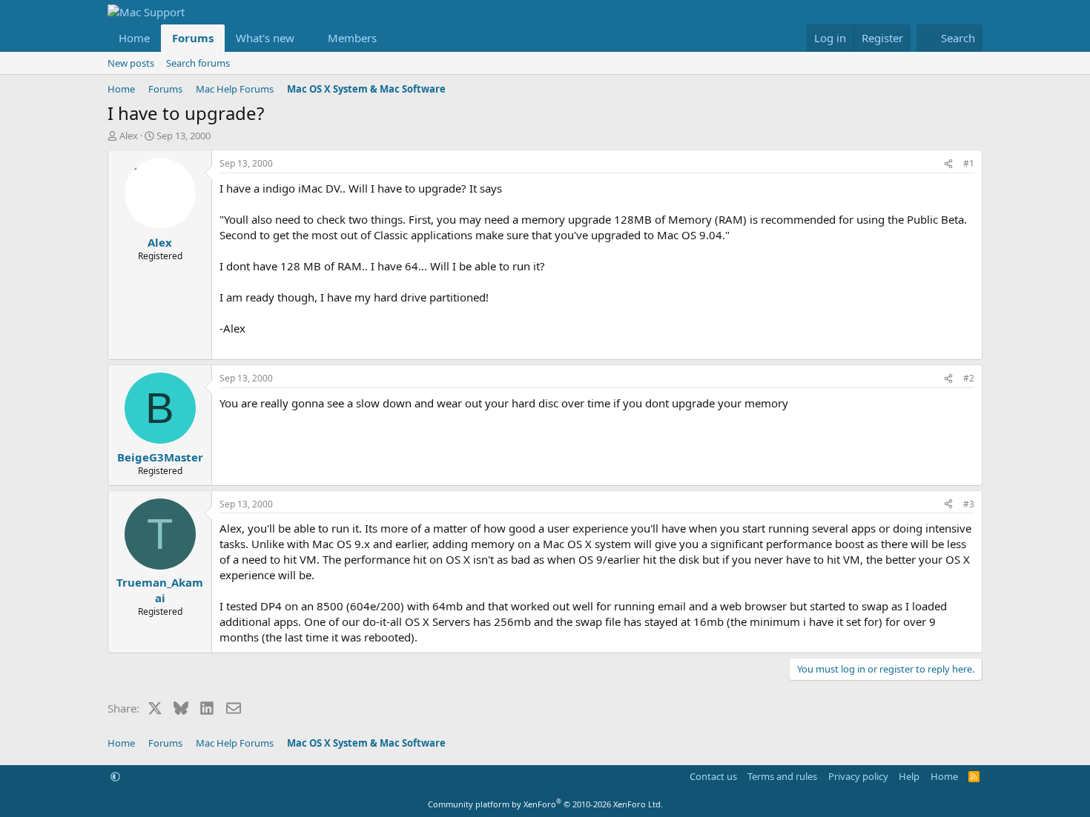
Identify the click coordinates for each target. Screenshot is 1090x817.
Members (352, 37)
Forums (193, 37)
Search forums (198, 63)
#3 (968, 504)
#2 (968, 378)
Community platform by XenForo (545, 804)
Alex (128, 135)
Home (134, 37)
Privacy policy (858, 776)
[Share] (948, 164)
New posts (131, 63)
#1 (968, 163)
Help (909, 776)
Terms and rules (782, 776)
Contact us (713, 776)
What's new (265, 37)
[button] (306, 38)
